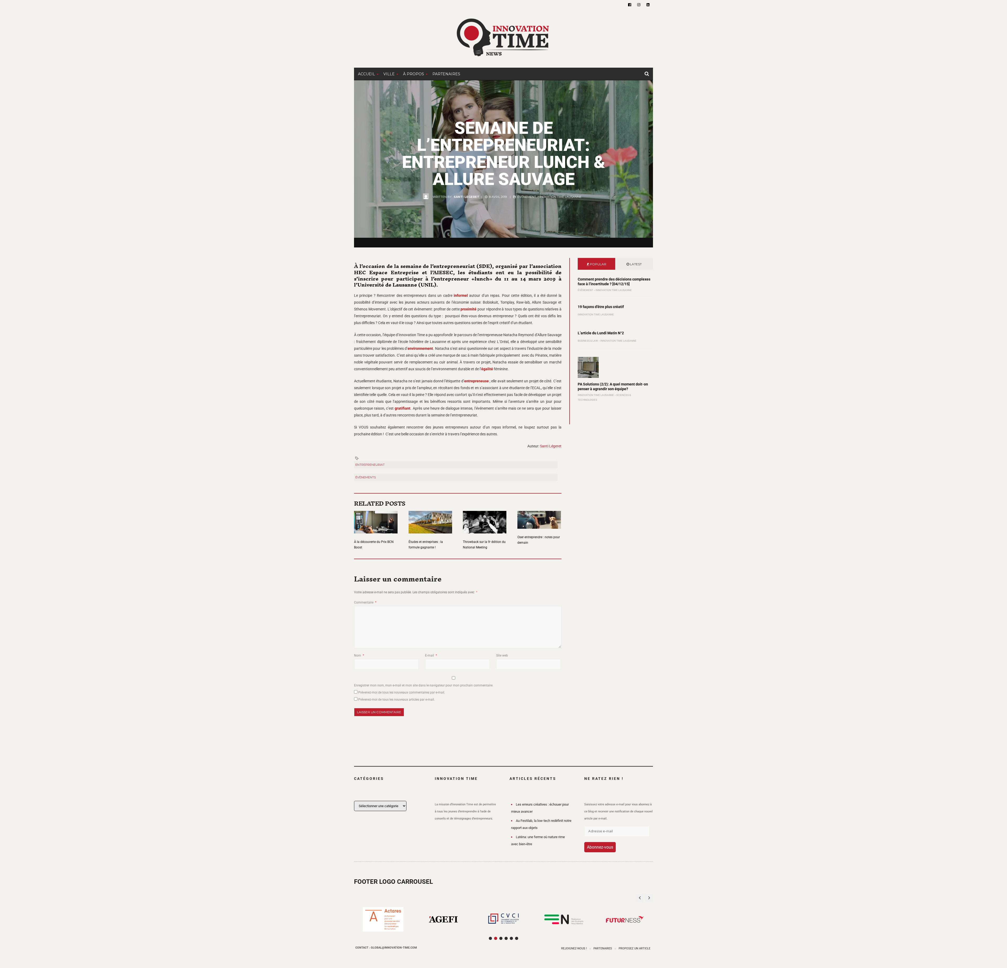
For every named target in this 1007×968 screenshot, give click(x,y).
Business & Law (588, 340)
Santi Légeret (550, 446)
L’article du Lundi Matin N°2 (601, 333)
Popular (597, 264)
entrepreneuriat (370, 465)
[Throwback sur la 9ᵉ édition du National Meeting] (484, 518)
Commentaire (365, 602)
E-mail (431, 655)
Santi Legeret (466, 197)
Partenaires (446, 74)
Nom (359, 655)
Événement (526, 197)
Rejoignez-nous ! (574, 948)
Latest (635, 264)
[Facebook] (630, 5)
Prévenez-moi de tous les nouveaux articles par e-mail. (396, 699)
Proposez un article (634, 948)
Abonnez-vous (600, 847)
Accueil (366, 74)
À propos (413, 74)
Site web (502, 655)
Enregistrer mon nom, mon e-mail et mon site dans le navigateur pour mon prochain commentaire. (423, 685)
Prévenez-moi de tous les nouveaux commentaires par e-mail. (401, 692)
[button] (649, 898)
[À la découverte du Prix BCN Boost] (376, 518)
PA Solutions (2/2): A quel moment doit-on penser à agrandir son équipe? (613, 386)
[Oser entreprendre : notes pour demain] (539, 516)
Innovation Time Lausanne (559, 197)
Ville (389, 74)
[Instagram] (639, 5)
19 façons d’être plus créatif (601, 307)
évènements (365, 477)
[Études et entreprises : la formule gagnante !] (430, 518)
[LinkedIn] (648, 5)
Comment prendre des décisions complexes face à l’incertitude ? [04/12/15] (614, 281)
